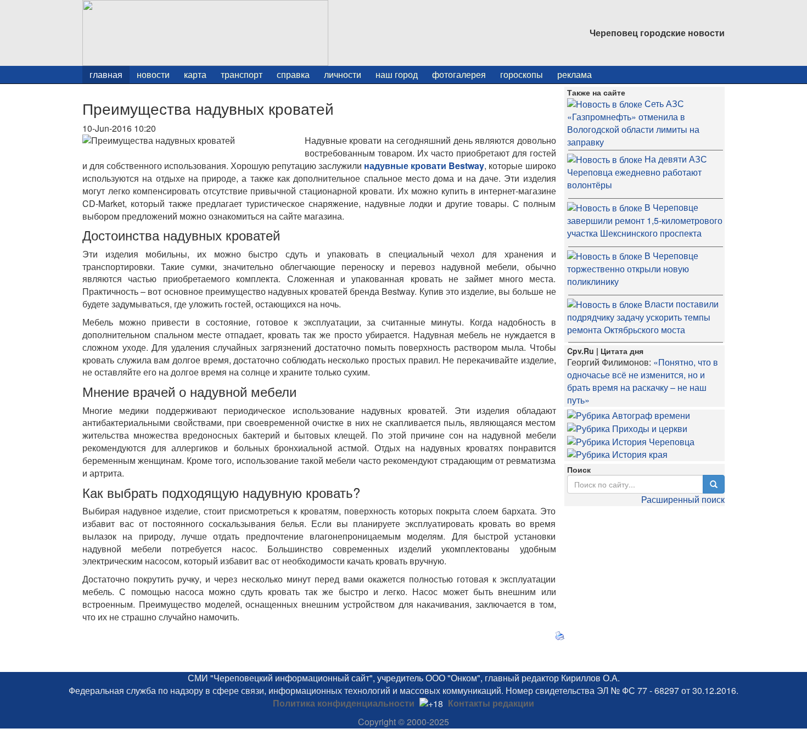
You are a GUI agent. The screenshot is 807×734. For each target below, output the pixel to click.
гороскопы (521, 74)
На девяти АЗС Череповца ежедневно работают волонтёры (637, 172)
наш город (397, 74)
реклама (574, 74)
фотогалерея (459, 74)
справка (293, 74)
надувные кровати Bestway (424, 165)
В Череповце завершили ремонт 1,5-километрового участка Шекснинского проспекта (644, 220)
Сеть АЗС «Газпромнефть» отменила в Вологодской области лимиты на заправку (633, 122)
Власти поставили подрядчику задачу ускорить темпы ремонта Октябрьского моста (643, 317)
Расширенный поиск (683, 499)
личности (342, 74)
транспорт (241, 74)
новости (153, 74)
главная (105, 74)
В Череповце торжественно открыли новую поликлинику (632, 268)
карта (195, 74)
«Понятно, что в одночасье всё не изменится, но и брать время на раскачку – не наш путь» (642, 381)
